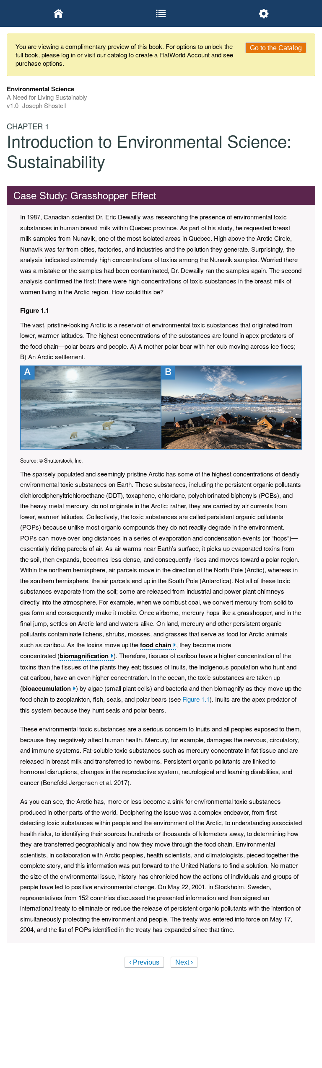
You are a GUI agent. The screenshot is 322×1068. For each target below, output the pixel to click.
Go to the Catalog (276, 47)
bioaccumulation (46, 688)
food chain (155, 645)
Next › (184, 962)
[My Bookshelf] (58, 13)
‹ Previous (144, 962)
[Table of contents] (160, 13)
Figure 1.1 (196, 699)
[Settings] (264, 13)
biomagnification (84, 656)
